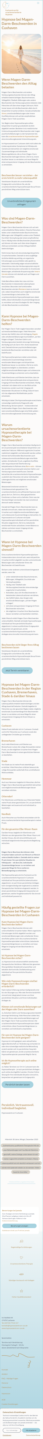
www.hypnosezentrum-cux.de (13, 1328)
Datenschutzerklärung (9, 1221)
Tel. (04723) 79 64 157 (10, 1323)
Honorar (5, 1383)
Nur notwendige (11, 1430)
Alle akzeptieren (31, 1430)
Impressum (6, 1393)
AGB (3, 1400)
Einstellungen (7, 1435)
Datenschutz (6, 1387)
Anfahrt (5, 1374)
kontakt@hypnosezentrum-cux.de (14, 1325)
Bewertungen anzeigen (19, 1226)
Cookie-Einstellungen (10, 1404)
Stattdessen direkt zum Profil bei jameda (16, 1230)
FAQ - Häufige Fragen (10, 1378)
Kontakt (5, 1370)
